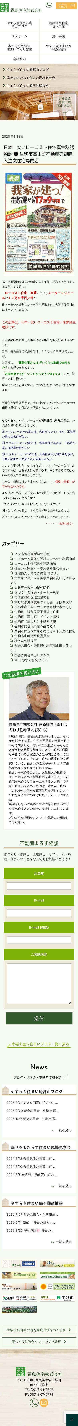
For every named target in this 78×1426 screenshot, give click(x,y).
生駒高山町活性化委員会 (32, 636)
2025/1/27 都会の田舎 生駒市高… (32, 1119)
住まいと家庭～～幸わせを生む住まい (41, 568)
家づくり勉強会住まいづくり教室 (19, 47)
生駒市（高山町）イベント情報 (36, 617)
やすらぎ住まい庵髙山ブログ (19, 24)
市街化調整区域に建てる (32, 597)
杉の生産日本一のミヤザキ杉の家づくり (43, 607)
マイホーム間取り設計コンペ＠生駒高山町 (44, 559)
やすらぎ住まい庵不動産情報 (58, 47)
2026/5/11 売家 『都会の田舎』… (30, 1222)
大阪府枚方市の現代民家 (32, 588)
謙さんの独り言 (25, 641)
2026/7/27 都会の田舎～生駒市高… (32, 1214)
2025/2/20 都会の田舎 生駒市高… (32, 1111)
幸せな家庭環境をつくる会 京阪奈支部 (43, 602)
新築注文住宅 (58, 24)
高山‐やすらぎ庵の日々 (31, 660)
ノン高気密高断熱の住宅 (32, 554)
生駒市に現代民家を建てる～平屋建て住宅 (44, 631)
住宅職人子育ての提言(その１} (36, 573)
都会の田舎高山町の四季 (32, 655)
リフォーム (19, 36)
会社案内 (19, 59)
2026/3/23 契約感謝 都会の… (29, 1230)
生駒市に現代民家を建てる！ (35, 626)
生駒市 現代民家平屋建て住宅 (36, 612)
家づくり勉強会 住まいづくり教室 (36, 1342)
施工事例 (58, 36)
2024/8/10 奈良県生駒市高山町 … (31, 1167)
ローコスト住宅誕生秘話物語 (35, 563)
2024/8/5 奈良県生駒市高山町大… (31, 1175)
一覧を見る (64, 1130)
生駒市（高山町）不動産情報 (35, 621)
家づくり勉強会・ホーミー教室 (36, 592)
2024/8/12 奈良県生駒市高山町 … (31, 1159)
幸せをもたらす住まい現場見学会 (31, 78)
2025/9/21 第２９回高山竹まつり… (32, 1103)
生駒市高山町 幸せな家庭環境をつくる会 (36, 1330)
